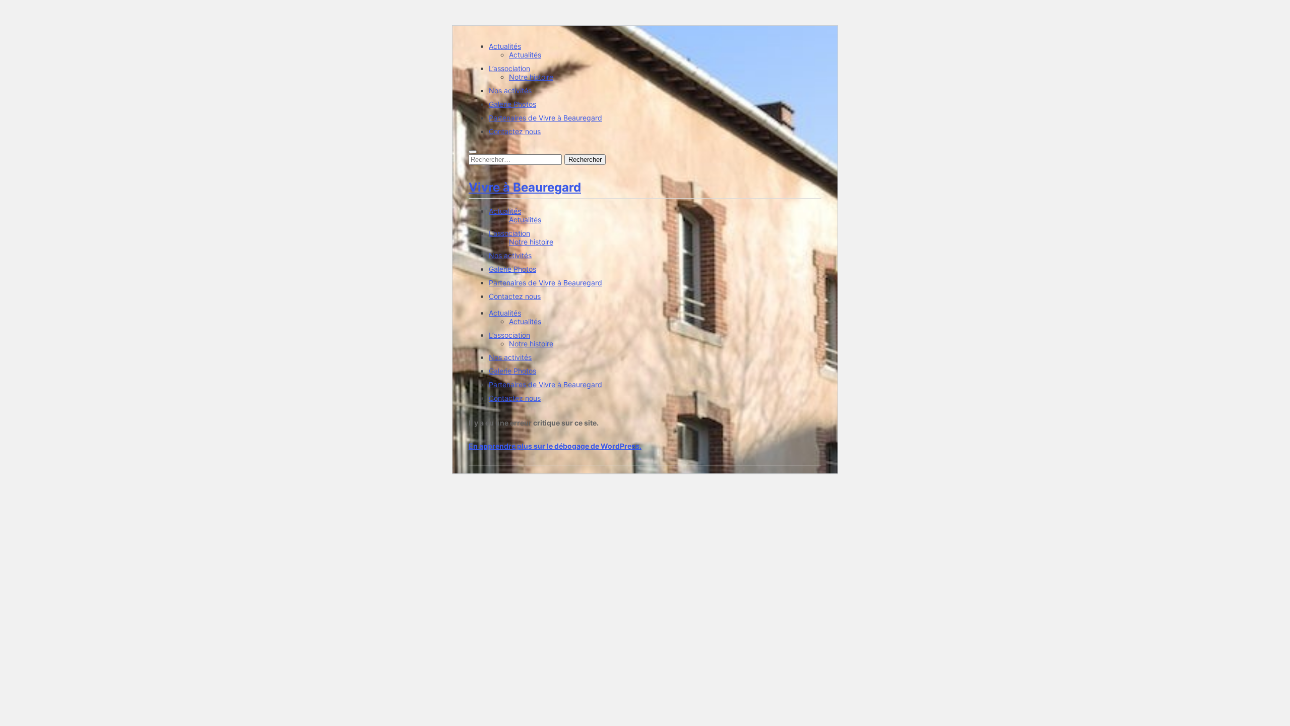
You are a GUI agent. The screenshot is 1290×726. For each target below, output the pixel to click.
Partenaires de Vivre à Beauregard (545, 117)
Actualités (505, 46)
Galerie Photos (512, 104)
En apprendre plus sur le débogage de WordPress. (555, 446)
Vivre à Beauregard (525, 187)
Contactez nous (515, 131)
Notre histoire (531, 77)
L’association (509, 68)
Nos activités (510, 90)
